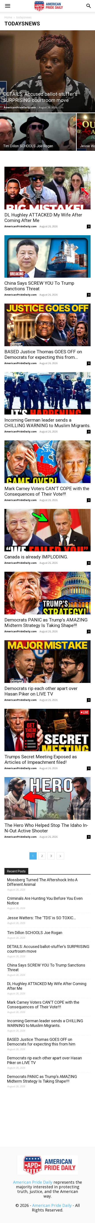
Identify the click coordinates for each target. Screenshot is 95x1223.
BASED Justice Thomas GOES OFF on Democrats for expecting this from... (43, 354)
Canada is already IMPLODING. (36, 557)
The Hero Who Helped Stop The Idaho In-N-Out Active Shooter (46, 828)
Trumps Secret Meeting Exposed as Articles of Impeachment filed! (40, 759)
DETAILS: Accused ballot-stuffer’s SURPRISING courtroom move (48, 949)
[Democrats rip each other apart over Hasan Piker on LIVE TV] (47, 661)
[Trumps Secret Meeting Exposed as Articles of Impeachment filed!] (47, 730)
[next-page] (60, 856)
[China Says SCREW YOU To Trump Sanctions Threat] (47, 256)
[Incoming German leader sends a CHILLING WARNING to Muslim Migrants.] (47, 393)
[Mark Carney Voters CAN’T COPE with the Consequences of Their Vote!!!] (47, 461)
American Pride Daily (32, 1182)
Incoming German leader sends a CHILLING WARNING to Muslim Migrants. (47, 422)
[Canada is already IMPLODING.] (47, 530)
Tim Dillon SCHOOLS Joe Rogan (34, 932)
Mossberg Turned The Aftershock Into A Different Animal (42, 882)
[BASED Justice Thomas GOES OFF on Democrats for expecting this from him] (47, 325)
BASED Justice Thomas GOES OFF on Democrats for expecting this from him (41, 1041)
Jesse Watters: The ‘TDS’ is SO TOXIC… (41, 917)
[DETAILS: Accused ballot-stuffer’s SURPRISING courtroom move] (47, 71)
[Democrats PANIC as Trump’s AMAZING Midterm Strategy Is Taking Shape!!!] (47, 593)
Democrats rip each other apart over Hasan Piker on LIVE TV (41, 691)
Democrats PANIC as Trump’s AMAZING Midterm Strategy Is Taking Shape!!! (45, 622)
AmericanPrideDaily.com (20, 107)
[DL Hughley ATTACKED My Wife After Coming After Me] (47, 188)
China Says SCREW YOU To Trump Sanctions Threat (39, 286)
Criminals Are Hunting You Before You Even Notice (45, 900)
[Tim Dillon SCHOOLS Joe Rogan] (38, 141)
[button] (7, 6)
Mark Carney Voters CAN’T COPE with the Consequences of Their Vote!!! (46, 491)
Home (8, 17)
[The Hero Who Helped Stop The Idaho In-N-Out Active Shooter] (47, 798)
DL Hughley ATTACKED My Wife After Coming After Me (46, 986)
